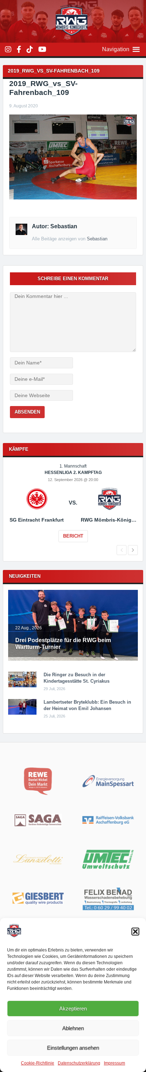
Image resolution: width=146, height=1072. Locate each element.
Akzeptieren (73, 1009)
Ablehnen (73, 1028)
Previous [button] (122, 550)
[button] (135, 931)
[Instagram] (8, 49)
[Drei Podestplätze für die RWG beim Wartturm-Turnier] (73, 659)
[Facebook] (19, 49)
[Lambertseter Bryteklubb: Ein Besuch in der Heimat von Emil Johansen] (22, 713)
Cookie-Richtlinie (37, 1063)
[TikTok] (30, 49)
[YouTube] (42, 49)
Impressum (114, 1063)
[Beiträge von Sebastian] (21, 233)
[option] (73, 508)
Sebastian (97, 238)
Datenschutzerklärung (79, 1063)
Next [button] (133, 550)
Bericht (73, 536)
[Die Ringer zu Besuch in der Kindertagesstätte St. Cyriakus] (22, 685)
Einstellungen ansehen (73, 1048)
